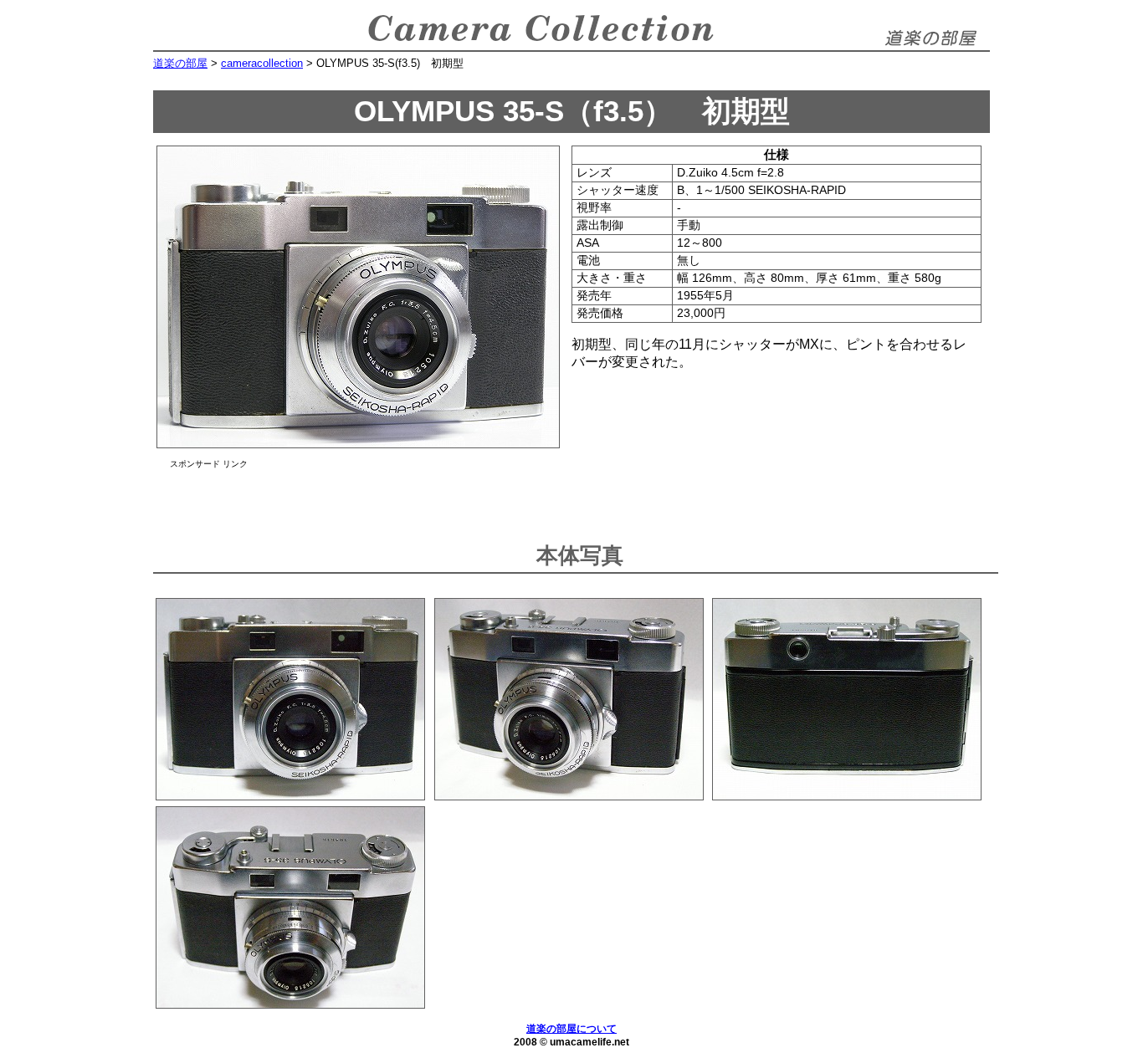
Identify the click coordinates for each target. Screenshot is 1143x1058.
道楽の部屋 (180, 63)
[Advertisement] (580, 503)
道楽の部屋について (571, 1029)
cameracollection (262, 63)
